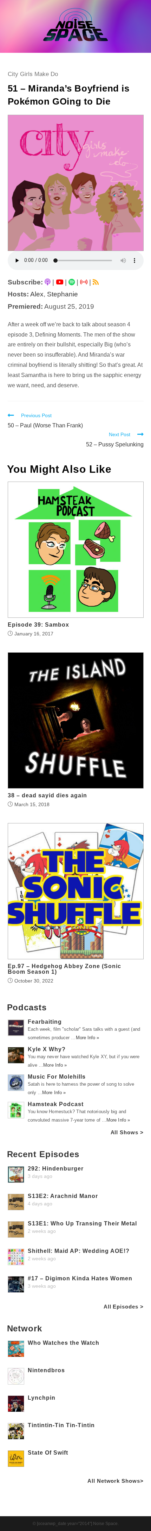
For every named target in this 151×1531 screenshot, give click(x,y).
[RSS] (96, 282)
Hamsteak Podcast (56, 1104)
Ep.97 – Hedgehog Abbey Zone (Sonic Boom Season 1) (64, 969)
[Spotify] (71, 282)
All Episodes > (124, 1307)
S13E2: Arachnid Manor (63, 1196)
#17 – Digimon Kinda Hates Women (80, 1278)
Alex (37, 294)
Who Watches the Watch (63, 1343)
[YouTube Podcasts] (59, 282)
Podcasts (27, 1007)
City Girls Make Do (33, 74)
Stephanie (62, 294)
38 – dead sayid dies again (47, 795)
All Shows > (127, 1132)
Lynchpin (41, 1398)
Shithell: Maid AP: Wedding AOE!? (79, 1251)
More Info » (87, 1037)
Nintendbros (46, 1370)
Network (24, 1328)
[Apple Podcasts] (48, 282)
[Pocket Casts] (83, 282)
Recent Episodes (43, 1154)
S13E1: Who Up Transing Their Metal (82, 1223)
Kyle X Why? (47, 1049)
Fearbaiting (45, 1022)
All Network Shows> (115, 1481)
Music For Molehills (57, 1077)
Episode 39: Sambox (38, 625)
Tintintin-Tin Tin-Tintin (61, 1425)
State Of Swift (48, 1453)
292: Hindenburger (56, 1169)
